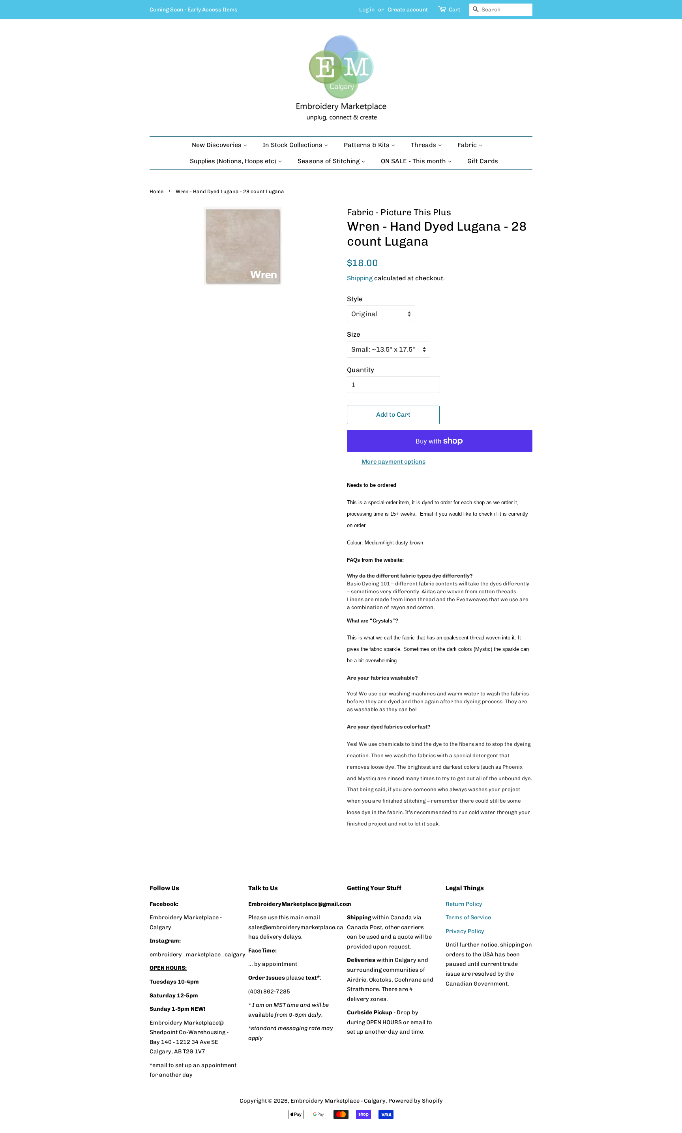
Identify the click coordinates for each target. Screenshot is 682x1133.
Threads (424, 145)
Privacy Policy (465, 931)
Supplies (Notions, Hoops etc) (234, 161)
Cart (454, 9)
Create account (408, 9)
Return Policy (464, 904)
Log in (367, 9)
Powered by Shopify (415, 1100)
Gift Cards (482, 161)
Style (355, 299)
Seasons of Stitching (329, 161)
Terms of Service (468, 917)
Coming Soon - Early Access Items (194, 9)
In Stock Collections (293, 145)
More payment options (393, 461)
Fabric (467, 145)
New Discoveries (217, 145)
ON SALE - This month (414, 161)
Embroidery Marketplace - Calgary (338, 1100)
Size (353, 334)
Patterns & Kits (367, 145)
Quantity (360, 370)
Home (156, 191)
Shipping (360, 278)
